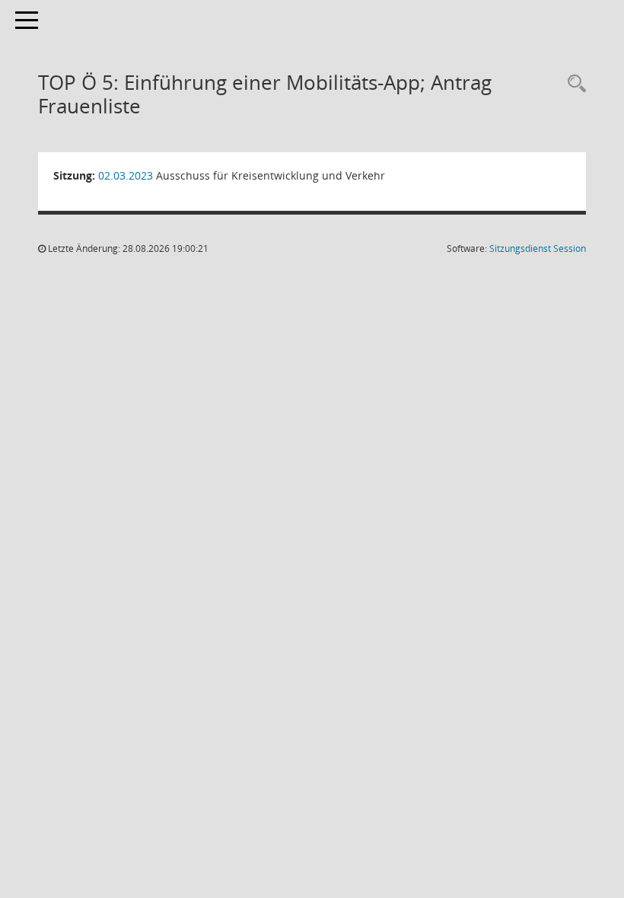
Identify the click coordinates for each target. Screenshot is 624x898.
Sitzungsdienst (537, 248)
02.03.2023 (125, 175)
